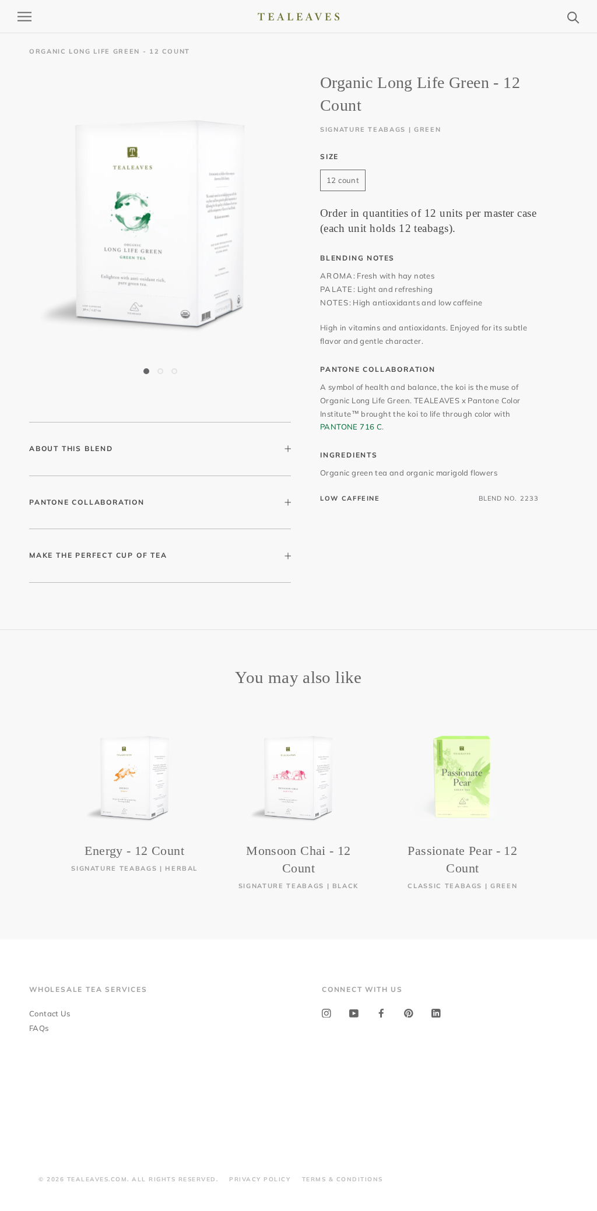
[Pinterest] (408, 1012)
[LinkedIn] (436, 1012)
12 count (342, 180)
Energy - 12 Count (134, 850)
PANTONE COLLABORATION (87, 502)
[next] (560, 796)
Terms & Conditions (342, 1179)
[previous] (36, 796)
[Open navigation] (24, 17)
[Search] (573, 16)
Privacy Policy (259, 1179)
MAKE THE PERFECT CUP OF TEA (98, 555)
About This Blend (71, 448)
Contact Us (49, 1013)
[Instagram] (326, 1012)
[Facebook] (381, 1012)
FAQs (39, 1028)
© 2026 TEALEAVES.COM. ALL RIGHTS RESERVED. (128, 1179)
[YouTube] (354, 1012)
